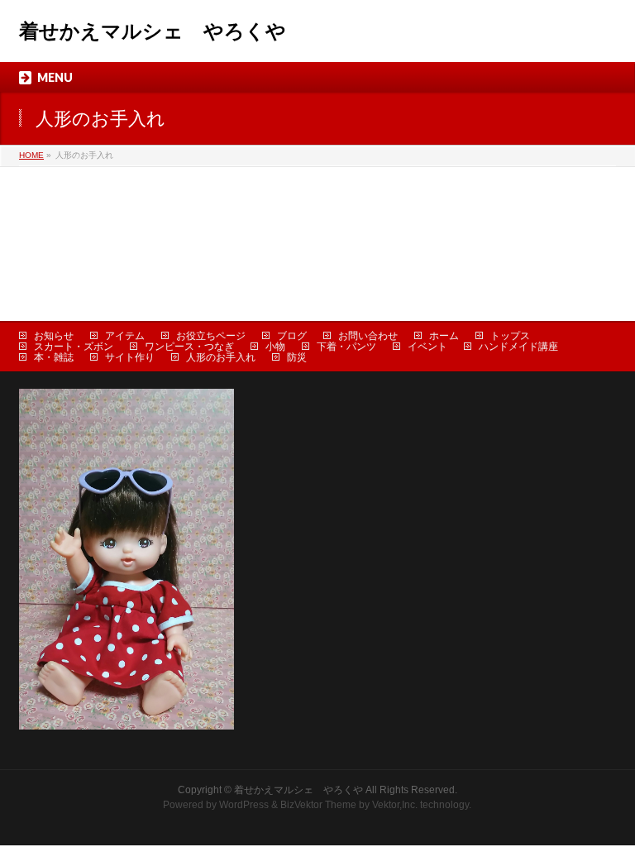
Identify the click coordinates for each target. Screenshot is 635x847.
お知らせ (54, 336)
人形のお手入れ (220, 357)
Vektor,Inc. (395, 805)
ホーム (444, 336)
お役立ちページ (211, 336)
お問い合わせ (368, 336)
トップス (510, 336)
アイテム (125, 336)
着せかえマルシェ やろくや (152, 31)
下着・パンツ (346, 346)
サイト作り (130, 357)
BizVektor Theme (318, 805)
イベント (427, 346)
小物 (275, 346)
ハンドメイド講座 (518, 346)
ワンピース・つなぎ (189, 346)
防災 (297, 357)
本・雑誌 (54, 357)
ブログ (292, 336)
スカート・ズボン (73, 346)
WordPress (244, 805)
